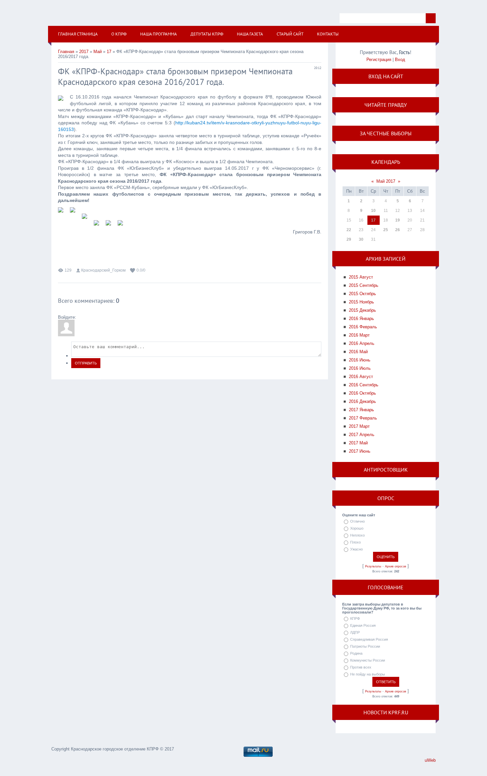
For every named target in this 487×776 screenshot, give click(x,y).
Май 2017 (385, 181)
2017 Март (359, 426)
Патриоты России (365, 646)
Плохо (355, 542)
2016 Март (359, 335)
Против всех (360, 667)
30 (361, 239)
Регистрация (378, 59)
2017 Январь (361, 409)
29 (349, 239)
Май (97, 51)
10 (373, 210)
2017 (83, 51)
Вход (400, 59)
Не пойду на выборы (367, 674)
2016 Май (358, 351)
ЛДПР (355, 632)
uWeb (430, 760)
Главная (66, 51)
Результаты (373, 566)
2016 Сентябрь (363, 384)
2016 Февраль (363, 326)
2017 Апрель (361, 434)
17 (109, 51)
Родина (356, 653)
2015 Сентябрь (363, 285)
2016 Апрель (361, 343)
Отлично (357, 521)
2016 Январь (361, 318)
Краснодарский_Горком (103, 270)
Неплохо (357, 535)
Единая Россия (363, 625)
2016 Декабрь (362, 401)
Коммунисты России (367, 660)
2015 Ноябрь (361, 301)
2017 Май (358, 442)
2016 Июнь (359, 359)
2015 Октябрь (362, 293)
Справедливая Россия (369, 639)
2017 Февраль (363, 418)
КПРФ (355, 618)
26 (397, 229)
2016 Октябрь (362, 393)
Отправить (86, 363)
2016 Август (361, 376)
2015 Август (361, 277)
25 (385, 229)
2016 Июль (360, 368)
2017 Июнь (359, 451)
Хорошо (356, 528)
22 (349, 229)
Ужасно (356, 549)
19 (397, 220)
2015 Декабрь (362, 310)
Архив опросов (395, 566)
